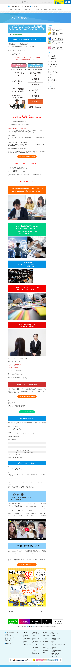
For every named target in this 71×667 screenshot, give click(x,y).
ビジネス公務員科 (36, 633)
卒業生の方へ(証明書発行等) (56, 650)
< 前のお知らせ (11, 611)
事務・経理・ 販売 (51, 64)
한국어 (47, 626)
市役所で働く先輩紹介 (55, 654)
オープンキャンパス (35, 9)
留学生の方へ (54, 648)
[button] (60, 660)
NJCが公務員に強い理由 (28, 644)
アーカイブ (50, 88)
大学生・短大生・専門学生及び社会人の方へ (59, 644)
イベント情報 (50, 58)
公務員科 (34, 635)
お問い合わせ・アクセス (56, 633)
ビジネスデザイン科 (36, 638)
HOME (25, 632)
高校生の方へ (54, 642)
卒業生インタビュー (52, 9)
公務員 (49, 69)
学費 (43, 644)
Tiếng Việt (53, 626)
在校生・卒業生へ (51, 71)
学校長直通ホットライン (56, 639)
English (30, 626)
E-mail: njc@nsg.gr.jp (8, 640)
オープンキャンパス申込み (47, 633)
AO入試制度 (44, 647)
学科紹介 (11, 9)
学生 (49, 74)
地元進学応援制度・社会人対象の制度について (47, 650)
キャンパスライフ (26, 9)
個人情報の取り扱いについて (56, 638)
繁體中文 (42, 626)
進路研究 (49, 82)
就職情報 (49, 75)
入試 (49, 67)
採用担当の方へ (54, 647)
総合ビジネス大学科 (36, 653)
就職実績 (25, 641)
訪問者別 (60, 9)
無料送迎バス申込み (46, 635)
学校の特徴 (26, 635)
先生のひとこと (51, 66)
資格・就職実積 (18, 9)
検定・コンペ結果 (51, 80)
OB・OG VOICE (54, 656)
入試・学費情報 (44, 9)
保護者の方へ (54, 645)
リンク (53, 636)
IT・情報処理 (50, 56)
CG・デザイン (51, 55)
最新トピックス (51, 79)
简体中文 (36, 626)
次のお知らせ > (43, 611)
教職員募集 (54, 651)
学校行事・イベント (52, 72)
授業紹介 (49, 77)
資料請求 (44, 652)
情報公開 (53, 635)
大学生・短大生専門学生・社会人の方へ (25, 2)
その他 (49, 63)
